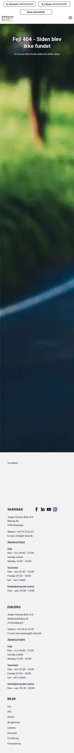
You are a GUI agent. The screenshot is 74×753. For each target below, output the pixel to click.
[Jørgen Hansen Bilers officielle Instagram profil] (55, 509)
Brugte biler (13, 722)
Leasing (11, 727)
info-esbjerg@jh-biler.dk (28, 633)
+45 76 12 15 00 (25, 629)
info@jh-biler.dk (24, 535)
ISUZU (10, 716)
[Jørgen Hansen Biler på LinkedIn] (43, 509)
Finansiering (14, 743)
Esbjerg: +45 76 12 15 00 (55, 4)
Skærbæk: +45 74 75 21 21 (21, 4)
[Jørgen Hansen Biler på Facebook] (36, 509)
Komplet (12, 732)
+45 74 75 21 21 (25, 531)
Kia (9, 706)
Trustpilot (12, 462)
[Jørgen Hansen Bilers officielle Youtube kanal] (49, 509)
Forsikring (12, 738)
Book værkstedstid (36, 12)
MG (9, 711)
